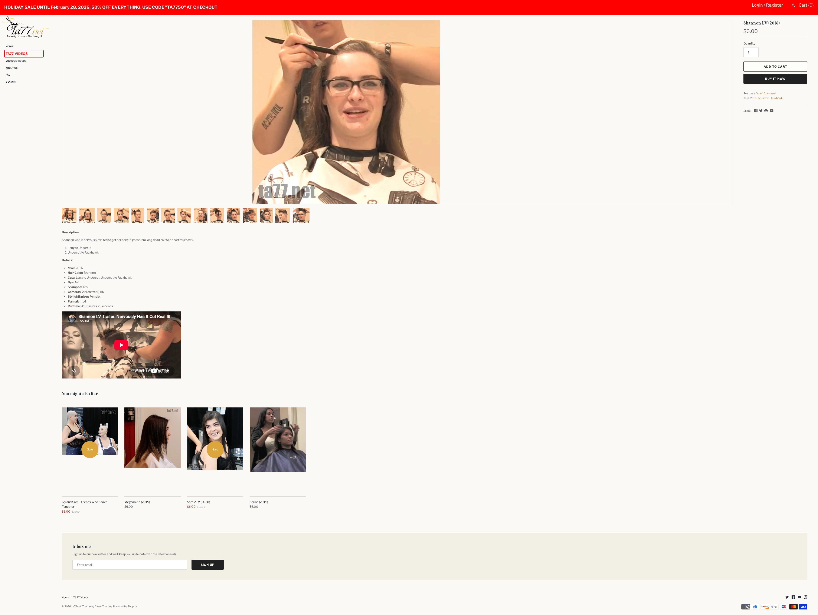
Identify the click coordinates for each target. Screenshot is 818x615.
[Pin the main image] (766, 110)
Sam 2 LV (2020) (198, 502)
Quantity (749, 43)
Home (9, 46)
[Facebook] (793, 597)
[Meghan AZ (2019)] (152, 449)
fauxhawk (777, 98)
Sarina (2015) (259, 502)
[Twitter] (787, 597)
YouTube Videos (16, 61)
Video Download (766, 93)
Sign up (208, 564)
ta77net (76, 606)
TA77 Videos (17, 54)
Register (774, 5)
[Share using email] (771, 110)
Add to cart (775, 66)
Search (11, 81)
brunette (763, 98)
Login (757, 5)
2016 (753, 98)
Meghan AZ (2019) (137, 502)
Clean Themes (103, 606)
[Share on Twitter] (761, 110)
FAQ (8, 74)
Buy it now (775, 78)
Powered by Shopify (125, 606)
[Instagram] (805, 597)
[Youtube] (799, 597)
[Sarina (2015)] (278, 449)
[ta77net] (25, 27)
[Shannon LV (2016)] (346, 112)
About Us (12, 67)
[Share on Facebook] (756, 110)
